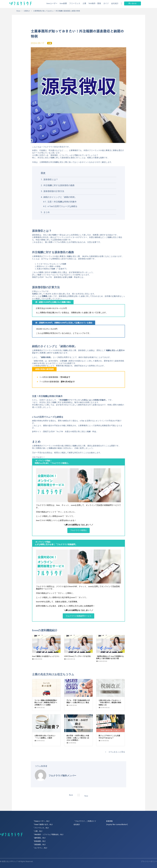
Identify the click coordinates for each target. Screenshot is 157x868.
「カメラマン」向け (40, 848)
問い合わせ (132, 3)
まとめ (46, 212)
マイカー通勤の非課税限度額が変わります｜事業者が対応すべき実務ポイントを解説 (45, 702)
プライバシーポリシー (149, 861)
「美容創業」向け (39, 844)
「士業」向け (37, 831)
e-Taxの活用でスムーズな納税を (62, 206)
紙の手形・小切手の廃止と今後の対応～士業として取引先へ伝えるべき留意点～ (78, 738)
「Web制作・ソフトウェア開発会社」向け (48, 834)
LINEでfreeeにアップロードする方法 (77, 656)
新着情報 (109, 821)
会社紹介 (77, 824)
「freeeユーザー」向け (41, 821)
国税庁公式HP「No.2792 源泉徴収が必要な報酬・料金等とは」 (58, 277)
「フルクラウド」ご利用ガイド (85, 821)
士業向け (27, 11)
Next (86, 796)
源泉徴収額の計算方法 (53, 191)
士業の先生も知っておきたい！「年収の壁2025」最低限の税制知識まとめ (110, 702)
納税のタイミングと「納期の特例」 (60, 197)
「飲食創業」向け (39, 841)
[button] (78, 530)
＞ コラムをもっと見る (115, 752)
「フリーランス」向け (41, 828)
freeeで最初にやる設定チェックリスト (46, 656)
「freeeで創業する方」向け (43, 824)
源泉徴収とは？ (50, 179)
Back (71, 795)
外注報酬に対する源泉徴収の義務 (58, 185)
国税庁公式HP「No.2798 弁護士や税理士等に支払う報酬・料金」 (70, 432)
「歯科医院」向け (39, 838)
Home (18, 11)
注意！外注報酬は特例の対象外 (62, 201)
